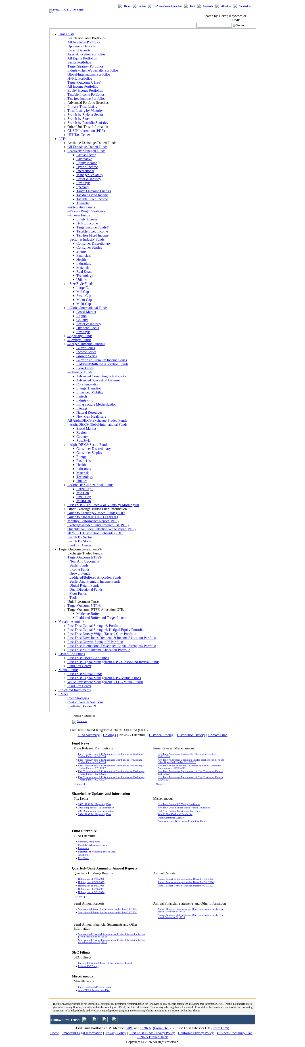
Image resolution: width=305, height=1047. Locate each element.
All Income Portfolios (82, 86)
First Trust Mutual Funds (84, 674)
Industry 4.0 (84, 400)
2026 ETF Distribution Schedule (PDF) (95, 533)
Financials (83, 255)
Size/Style (83, 183)
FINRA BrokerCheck (152, 1037)
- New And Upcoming (83, 561)
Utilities (81, 279)
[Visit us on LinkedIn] (95, 1021)
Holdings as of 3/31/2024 (91, 892)
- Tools (72, 597)
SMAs (63, 694)
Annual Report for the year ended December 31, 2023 (186, 885)
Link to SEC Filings (88, 966)
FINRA (145, 1028)
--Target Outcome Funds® (86, 344)
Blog (192, 6)
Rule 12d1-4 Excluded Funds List (175, 814)
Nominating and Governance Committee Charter (183, 821)
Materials (82, 267)
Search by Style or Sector (85, 114)
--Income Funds (78, 215)
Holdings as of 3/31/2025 (91, 885)
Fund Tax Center (79, 545)
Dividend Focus (87, 328)
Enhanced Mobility (89, 392)
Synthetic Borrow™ (81, 706)
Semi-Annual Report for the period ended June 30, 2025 (107, 909)
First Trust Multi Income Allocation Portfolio (98, 650)
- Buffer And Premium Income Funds (93, 581)
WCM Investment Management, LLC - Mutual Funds (105, 682)
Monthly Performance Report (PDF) (93, 521)
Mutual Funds (68, 670)
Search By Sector (79, 537)
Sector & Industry (88, 179)
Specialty (82, 187)
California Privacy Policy (196, 1033)
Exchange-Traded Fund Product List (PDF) (98, 525)
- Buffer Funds (77, 565)
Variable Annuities (71, 622)
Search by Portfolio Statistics (87, 123)
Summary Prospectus (89, 841)
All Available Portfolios (83, 42)
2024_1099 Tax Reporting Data (94, 814)
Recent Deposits (78, 50)
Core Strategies (78, 698)
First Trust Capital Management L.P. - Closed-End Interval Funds (113, 662)
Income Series (86, 352)
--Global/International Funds (87, 308)
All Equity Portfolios (82, 58)
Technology (84, 275)
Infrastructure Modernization (96, 404)
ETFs (62, 139)
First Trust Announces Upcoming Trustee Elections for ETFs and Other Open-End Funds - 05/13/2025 (191, 761)
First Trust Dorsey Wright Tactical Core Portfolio (101, 634)
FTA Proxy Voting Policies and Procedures (179, 811)
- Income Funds (78, 569)
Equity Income (86, 163)
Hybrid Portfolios (79, 78)
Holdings (109, 735)
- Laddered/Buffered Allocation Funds (94, 577)
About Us (226, 6)
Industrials (83, 263)
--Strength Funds (79, 340)
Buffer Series (85, 348)
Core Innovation (87, 384)
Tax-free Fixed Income (92, 195)
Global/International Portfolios (88, 74)
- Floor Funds (77, 593)
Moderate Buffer (88, 614)
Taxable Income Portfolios (85, 94)
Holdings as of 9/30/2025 (91, 882)
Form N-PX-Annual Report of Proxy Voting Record (105, 963)
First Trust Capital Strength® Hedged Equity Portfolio (105, 630)
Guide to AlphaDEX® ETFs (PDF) (92, 517)
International (85, 171)
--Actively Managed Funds (86, 151)
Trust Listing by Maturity (85, 110)
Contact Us (245, 6)
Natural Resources (89, 412)
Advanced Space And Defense (98, 380)
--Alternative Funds (81, 207)
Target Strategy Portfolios (85, 66)
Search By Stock (79, 541)
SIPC (129, 1028)
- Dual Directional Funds (84, 589)
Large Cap (84, 288)
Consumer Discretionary (94, 243)
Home (127, 6)
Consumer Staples (89, 247)
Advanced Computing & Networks (101, 376)
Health (81, 259)
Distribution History (191, 735)
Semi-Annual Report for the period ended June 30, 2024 (107, 912)
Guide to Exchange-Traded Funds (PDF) (96, 513)
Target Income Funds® (92, 227)
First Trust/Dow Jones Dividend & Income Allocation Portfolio (111, 638)
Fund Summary (89, 735)
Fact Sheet (83, 858)
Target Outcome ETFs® (84, 557)
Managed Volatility (89, 175)
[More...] (80, 784)
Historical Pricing (161, 735)
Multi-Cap (83, 304)
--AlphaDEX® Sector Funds (87, 444)
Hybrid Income (87, 167)
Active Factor (86, 155)
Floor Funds (85, 368)
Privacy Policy (116, 1033)
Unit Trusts (66, 34)
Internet (81, 408)
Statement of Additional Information (97, 851)
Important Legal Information (82, 1033)
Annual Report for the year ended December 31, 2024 (186, 882)
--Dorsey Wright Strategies (86, 211)
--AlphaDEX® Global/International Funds (97, 424)
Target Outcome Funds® (93, 191)
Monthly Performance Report (93, 845)
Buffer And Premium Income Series (101, 360)
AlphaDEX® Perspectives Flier (94, 990)
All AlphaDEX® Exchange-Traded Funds (97, 420)
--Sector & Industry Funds (85, 239)
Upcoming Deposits (81, 46)
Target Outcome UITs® (84, 82)
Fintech (81, 396)
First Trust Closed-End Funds (88, 658)
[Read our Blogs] (114, 1021)
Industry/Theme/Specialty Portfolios (92, 70)
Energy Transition (89, 388)
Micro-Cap (84, 300)
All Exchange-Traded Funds (87, 147)
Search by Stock (78, 119)
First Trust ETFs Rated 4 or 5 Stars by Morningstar (103, 505)
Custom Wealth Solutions (85, 702)
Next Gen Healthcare (91, 416)
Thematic (83, 203)
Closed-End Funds (71, 654)
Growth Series (86, 356)
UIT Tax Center (78, 135)
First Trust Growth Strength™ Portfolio (95, 642)
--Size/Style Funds (80, 284)
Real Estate (84, 271)
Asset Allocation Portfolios (86, 54)
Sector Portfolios (79, 62)
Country (82, 320)
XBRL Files (84, 855)
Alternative (84, 159)
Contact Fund (218, 735)
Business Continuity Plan (235, 1033)
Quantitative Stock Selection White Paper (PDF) (101, 529)
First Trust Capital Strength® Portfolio (94, 626)
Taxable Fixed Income (92, 199)
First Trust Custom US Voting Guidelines (179, 804)
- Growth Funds (78, 573)
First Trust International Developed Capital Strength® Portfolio (111, 646)
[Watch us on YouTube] (105, 1021)
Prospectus (83, 848)
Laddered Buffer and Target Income (101, 618)
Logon (142, 6)
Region (81, 316)
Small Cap (83, 296)
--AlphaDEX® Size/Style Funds (90, 485)
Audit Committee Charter (171, 817)
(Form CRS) (162, 1028)
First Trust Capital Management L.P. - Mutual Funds (104, 678)
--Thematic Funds (79, 372)
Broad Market (86, 312)
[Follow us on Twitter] (85, 1021)
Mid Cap (82, 292)
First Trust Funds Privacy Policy (94, 987)
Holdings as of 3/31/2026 (91, 879)
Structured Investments (74, 690)
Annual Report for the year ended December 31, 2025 (186, 879)
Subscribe (208, 6)
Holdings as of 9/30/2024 (91, 889)
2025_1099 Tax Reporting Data (94, 804)
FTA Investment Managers (168, 6)
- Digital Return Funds (83, 585)
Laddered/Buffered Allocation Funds (102, 364)
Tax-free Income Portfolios (86, 98)
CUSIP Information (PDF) (86, 131)
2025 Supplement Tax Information (96, 807)
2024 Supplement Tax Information (96, 811)
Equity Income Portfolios (85, 90)
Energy (81, 251)
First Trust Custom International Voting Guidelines (184, 807)
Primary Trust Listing (82, 106)
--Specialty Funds (79, 336)
